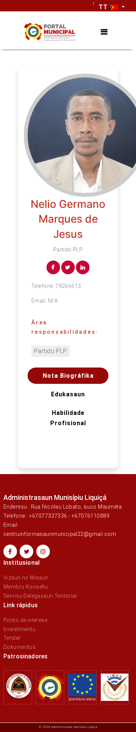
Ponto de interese (25, 620)
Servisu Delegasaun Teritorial (40, 596)
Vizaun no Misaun (26, 578)
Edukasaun (68, 394)
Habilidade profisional (68, 418)
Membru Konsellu (25, 587)
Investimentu (19, 629)
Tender (12, 638)
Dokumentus (19, 647)
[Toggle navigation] (104, 32)
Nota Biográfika (68, 375)
